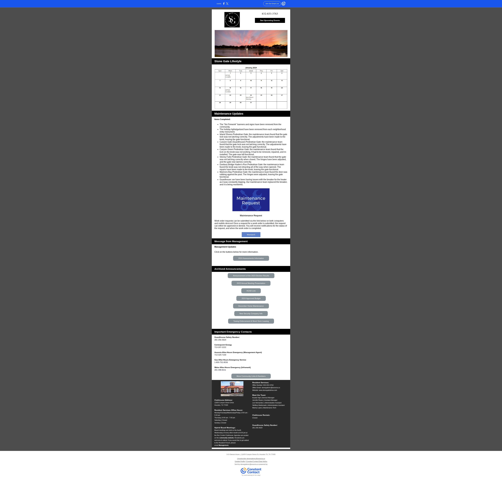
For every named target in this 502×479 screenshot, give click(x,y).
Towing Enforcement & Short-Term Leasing (251, 321)
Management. (224, 445)
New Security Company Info (251, 313)
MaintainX (251, 235)
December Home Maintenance (251, 306)
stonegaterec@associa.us (271, 388)
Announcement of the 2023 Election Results (251, 276)
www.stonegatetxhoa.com (268, 390)
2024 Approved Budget (251, 298)
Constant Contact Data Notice (256, 461)
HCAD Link (251, 291)
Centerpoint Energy (223, 345)
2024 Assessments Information (251, 258)
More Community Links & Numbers (251, 376)
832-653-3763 (270, 13)
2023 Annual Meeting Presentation (251, 283)
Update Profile (240, 461)
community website (226, 438)
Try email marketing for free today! (251, 475)
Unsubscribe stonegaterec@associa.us (251, 459)
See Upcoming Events (270, 20)
